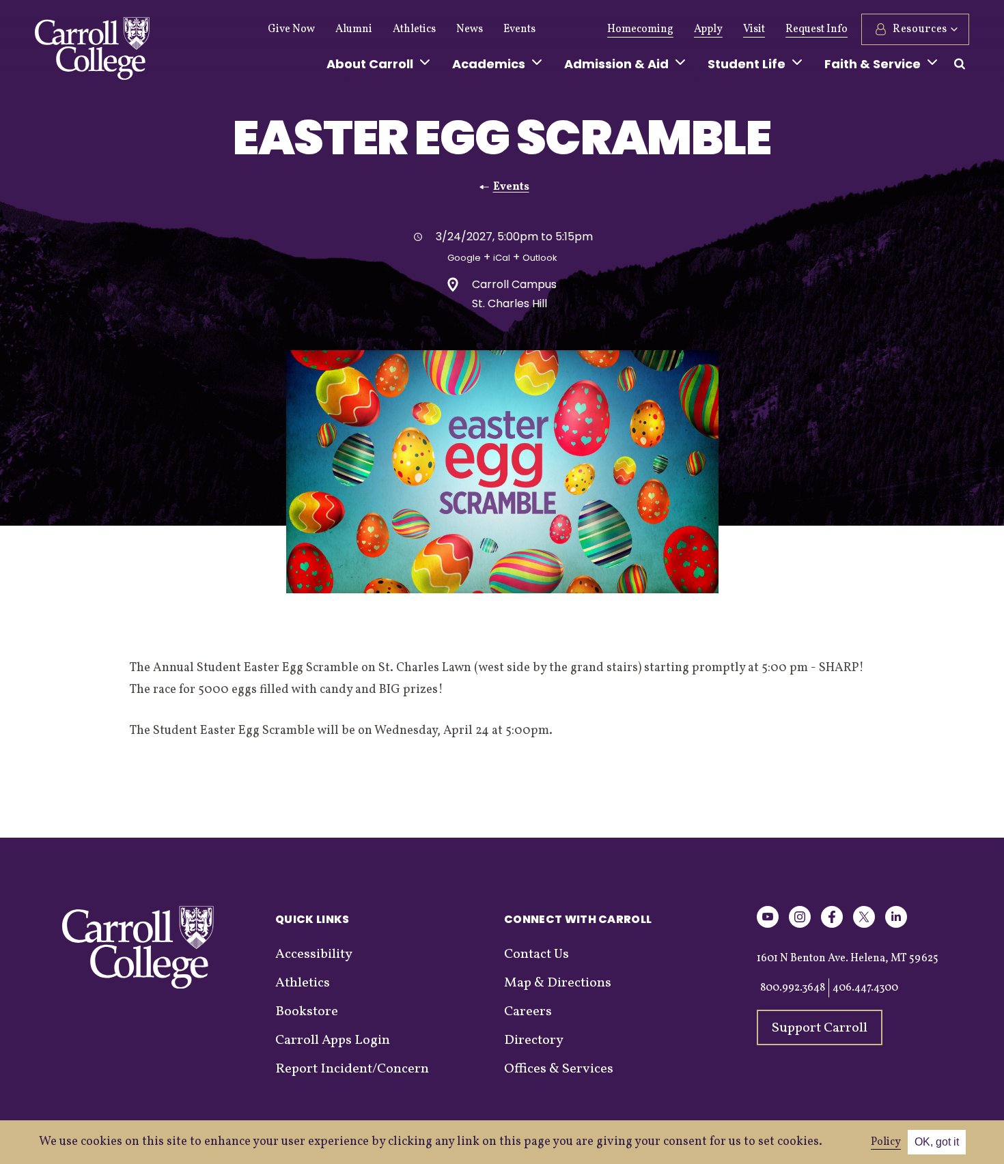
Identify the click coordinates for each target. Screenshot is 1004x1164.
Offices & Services (558, 1069)
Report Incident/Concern (352, 1069)
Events (519, 29)
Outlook (539, 257)
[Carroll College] (92, 52)
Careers (528, 1011)
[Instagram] (800, 925)
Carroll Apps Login (332, 1040)
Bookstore (306, 1011)
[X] (864, 925)
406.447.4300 (865, 987)
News (469, 29)
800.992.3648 (792, 987)
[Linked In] (896, 925)
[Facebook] (832, 925)
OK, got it (937, 1142)
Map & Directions (557, 983)
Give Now (291, 29)
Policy (886, 1142)
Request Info (816, 29)
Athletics (414, 29)
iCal (501, 257)
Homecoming (640, 29)
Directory (533, 1040)
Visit (754, 29)
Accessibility (313, 954)
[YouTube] (768, 925)
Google (464, 257)
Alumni (353, 29)
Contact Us (536, 954)
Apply (708, 29)
